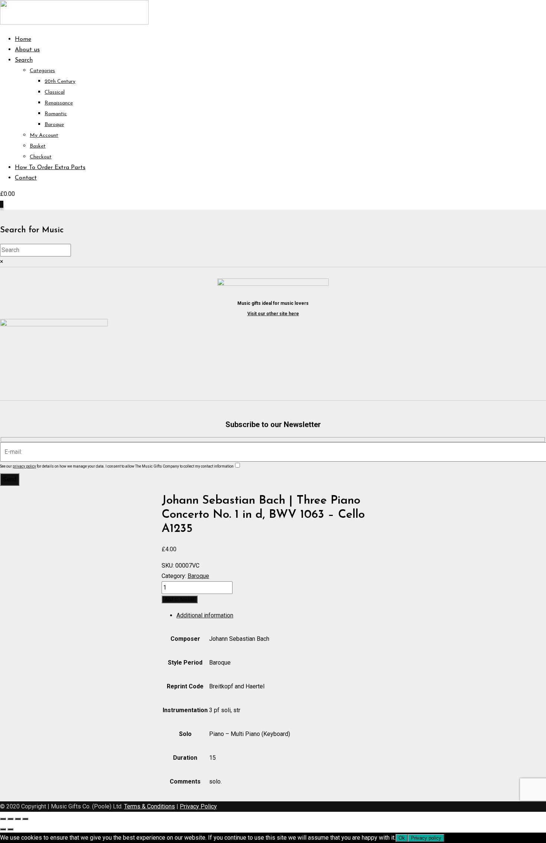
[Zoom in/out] (3, 819)
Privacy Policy (198, 806)
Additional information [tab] (204, 615)
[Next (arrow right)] (10, 829)
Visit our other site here (273, 313)
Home (23, 39)
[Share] (18, 819)
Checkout (41, 157)
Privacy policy (426, 838)
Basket (38, 146)
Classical (55, 92)
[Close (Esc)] (25, 819)
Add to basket (180, 599)
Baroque (54, 124)
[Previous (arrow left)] (3, 829)
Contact (26, 178)
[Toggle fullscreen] (10, 819)
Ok (402, 838)
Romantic (56, 114)
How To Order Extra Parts (50, 168)
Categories (42, 71)
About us (27, 50)
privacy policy (24, 466)
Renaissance (59, 103)
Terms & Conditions (149, 806)
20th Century (60, 81)
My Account (44, 135)
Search (24, 60)
